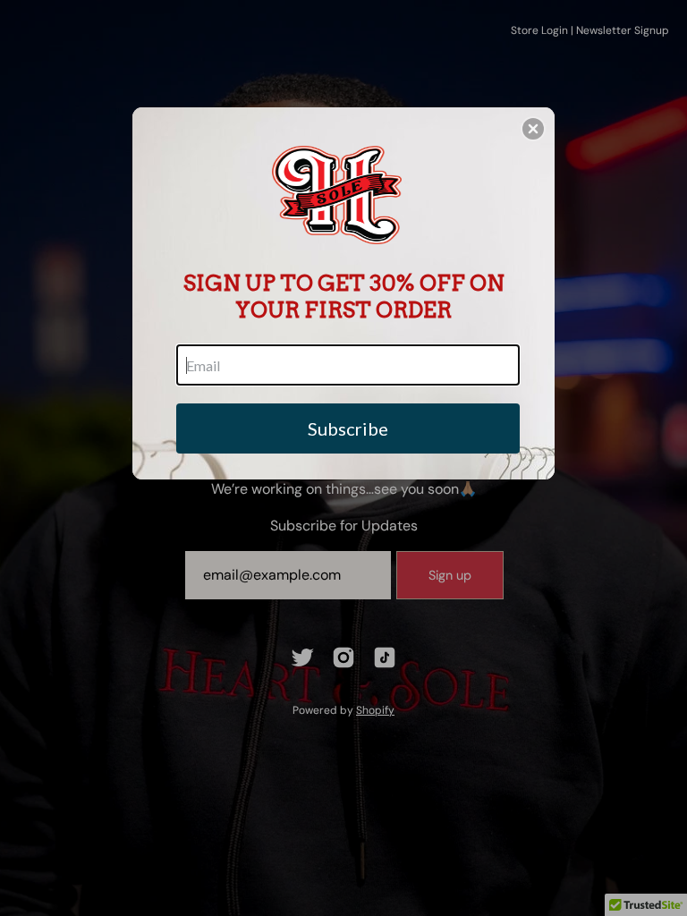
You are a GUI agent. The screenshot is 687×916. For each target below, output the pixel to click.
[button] (533, 129)
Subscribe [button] (348, 428)
